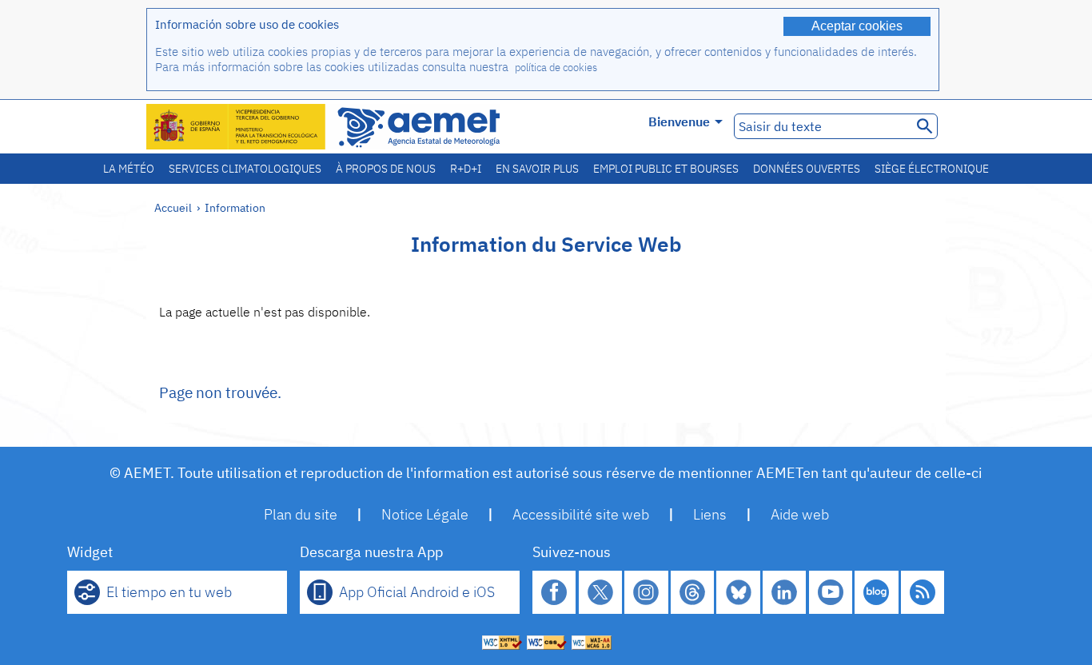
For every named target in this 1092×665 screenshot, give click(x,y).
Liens (710, 514)
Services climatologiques (245, 168)
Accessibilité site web (580, 514)
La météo (128, 168)
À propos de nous (386, 168)
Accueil (173, 207)
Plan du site (300, 514)
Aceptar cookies (857, 26)
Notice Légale (424, 514)
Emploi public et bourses (666, 168)
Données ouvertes (806, 168)
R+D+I (465, 168)
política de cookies (556, 67)
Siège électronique (932, 168)
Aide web (800, 514)
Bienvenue (679, 121)
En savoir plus (537, 168)
